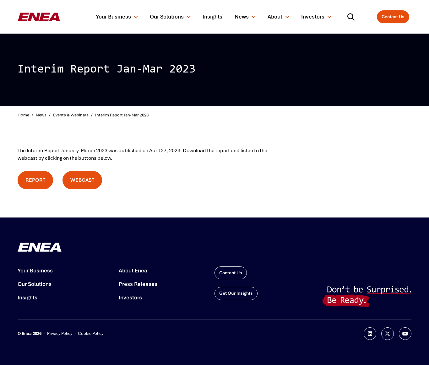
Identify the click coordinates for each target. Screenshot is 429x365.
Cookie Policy (90, 333)
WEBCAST (82, 180)
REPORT (35, 180)
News (242, 16)
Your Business (113, 16)
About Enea (133, 270)
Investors (312, 16)
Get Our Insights (236, 293)
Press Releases (138, 284)
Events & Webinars (71, 115)
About (275, 16)
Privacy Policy (59, 333)
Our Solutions (167, 16)
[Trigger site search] (352, 17)
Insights (212, 16)
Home (23, 115)
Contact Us (393, 16)
